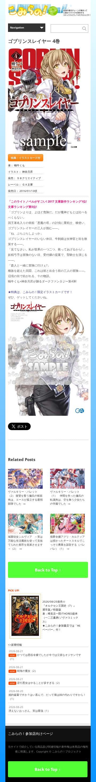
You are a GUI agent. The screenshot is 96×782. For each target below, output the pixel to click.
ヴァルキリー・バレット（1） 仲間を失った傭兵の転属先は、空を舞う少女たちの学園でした (67, 498)
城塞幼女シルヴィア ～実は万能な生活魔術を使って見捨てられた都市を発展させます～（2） (25, 543)
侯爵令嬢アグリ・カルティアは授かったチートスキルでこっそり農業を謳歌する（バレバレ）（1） (67, 543)
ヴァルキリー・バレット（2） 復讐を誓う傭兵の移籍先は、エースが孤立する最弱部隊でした (25, 498)
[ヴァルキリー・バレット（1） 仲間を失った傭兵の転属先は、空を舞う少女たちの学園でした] (67, 487)
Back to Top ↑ (48, 570)
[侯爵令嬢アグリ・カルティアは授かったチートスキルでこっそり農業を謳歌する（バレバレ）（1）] (67, 532)
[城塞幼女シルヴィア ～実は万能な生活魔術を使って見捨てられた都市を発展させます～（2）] (25, 532)
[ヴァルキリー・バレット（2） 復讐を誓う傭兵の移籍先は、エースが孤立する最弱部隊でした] (25, 487)
